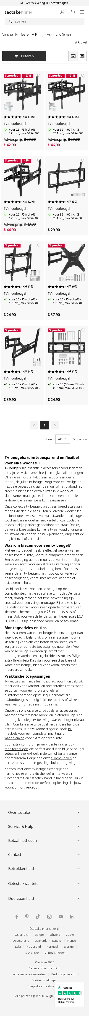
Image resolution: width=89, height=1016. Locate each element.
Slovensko (32, 953)
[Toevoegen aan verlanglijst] (39, 76)
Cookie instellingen (44, 980)
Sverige (69, 947)
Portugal (52, 947)
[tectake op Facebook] (17, 917)
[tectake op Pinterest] (27, 916)
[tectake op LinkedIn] (71, 916)
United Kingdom (55, 953)
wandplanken (14, 738)
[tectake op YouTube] (61, 916)
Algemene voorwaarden (29, 974)
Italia (18, 947)
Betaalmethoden (22, 840)
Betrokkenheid (21, 868)
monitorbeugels (16, 749)
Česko (70, 935)
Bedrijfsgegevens (63, 974)
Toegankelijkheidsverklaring (46, 986)
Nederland (33, 947)
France (71, 941)
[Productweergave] (73, 56)
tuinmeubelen (61, 758)
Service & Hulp (20, 826)
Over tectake (19, 812)
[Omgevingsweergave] (82, 56)
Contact (14, 854)
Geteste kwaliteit (23, 883)
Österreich (22, 935)
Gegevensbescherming (44, 968)
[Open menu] (82, 12)
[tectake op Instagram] (49, 917)
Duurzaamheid (21, 898)
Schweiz (55, 935)
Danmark (41, 941)
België (39, 935)
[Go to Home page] (19, 12)
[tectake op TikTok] (38, 916)
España (57, 941)
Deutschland (21, 941)
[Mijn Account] (62, 12)
